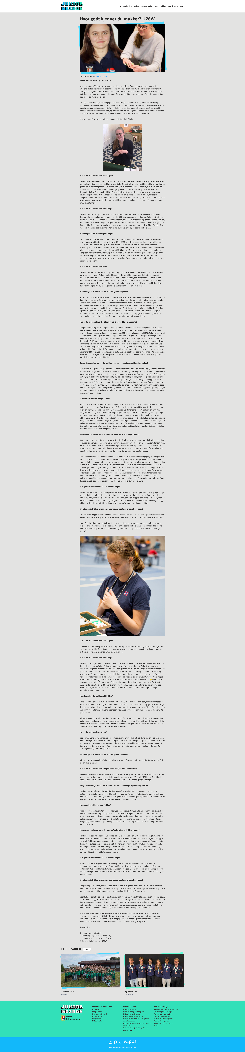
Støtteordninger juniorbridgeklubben (135, 1028)
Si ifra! (156, 1025)
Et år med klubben (129, 1023)
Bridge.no (95, 1009)
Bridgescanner (97, 1018)
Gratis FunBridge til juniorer (163, 1023)
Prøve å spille (146, 6)
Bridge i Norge (97, 1016)
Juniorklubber (160, 6)
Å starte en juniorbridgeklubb (133, 1016)
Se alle (87, 949)
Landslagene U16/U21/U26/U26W (166, 1009)
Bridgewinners (97, 1012)
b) (135, 1021)
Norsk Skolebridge (175, 6)
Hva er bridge (126, 6)
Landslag (99, 76)
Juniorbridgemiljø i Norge (163, 1012)
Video (136, 6)
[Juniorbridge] (72, 6)
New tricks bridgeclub (99, 1014)
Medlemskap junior (129, 1009)
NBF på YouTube (97, 1021)
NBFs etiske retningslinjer (132, 1014)
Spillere (105, 76)
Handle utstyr (127, 1030)
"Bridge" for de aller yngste (163, 1016)
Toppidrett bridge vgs (161, 1021)
